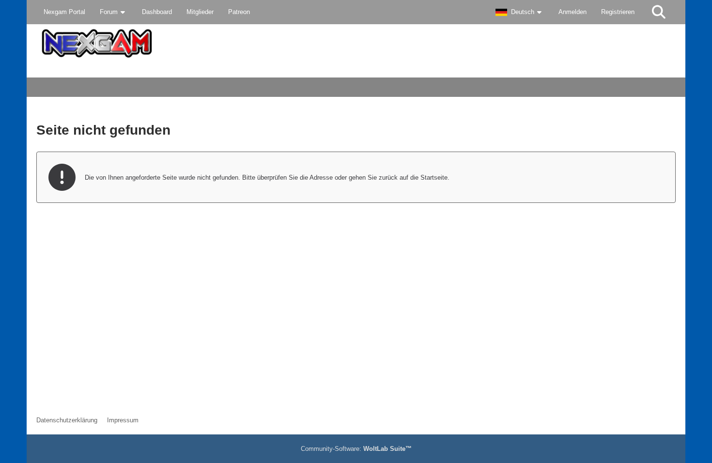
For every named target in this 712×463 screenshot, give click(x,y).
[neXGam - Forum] (356, 43)
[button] (519, 12)
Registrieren (618, 11)
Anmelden (572, 11)
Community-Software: (356, 448)
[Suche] (659, 12)
